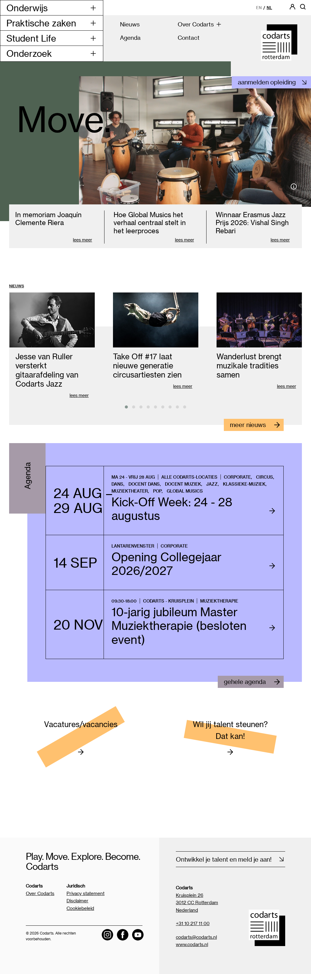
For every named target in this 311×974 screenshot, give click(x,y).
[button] (126, 407)
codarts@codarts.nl (196, 937)
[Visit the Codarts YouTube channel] (137, 935)
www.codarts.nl (192, 944)
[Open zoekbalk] (302, 8)
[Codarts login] (292, 8)
